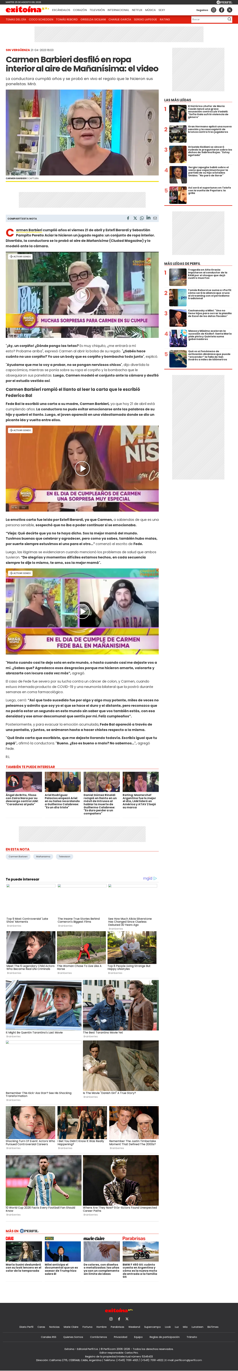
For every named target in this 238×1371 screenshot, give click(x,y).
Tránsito (192, 1337)
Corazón (80, 10)
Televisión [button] (97, 10)
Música (150, 10)
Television (64, 856)
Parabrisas (117, 1327)
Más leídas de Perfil (182, 263)
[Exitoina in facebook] (221, 10)
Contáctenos (98, 1337)
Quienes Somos (73, 1337)
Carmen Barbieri (18, 856)
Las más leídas (177, 100)
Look (168, 1327)
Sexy (162, 10)
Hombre (102, 1327)
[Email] (155, 218)
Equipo (138, 1337)
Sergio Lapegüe (145, 19)
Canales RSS (48, 1337)
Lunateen (197, 1327)
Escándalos (61, 10)
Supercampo (152, 1327)
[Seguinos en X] (229, 10)
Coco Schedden (41, 19)
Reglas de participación (165, 1337)
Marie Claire (71, 1327)
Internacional (118, 10)
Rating (165, 19)
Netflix (137, 10)
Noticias (54, 1327)
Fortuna (87, 1327)
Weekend (134, 1327)
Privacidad (120, 1337)
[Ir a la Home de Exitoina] (27, 10)
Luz (177, 1327)
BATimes (213, 1327)
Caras (41, 1327)
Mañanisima (43, 856)
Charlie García (120, 19)
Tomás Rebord (67, 19)
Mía (185, 1327)
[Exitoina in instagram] (213, 10)
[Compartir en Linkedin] (148, 218)
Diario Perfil (26, 1327)
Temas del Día (16, 19)
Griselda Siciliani (93, 19)
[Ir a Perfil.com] (224, 3)
